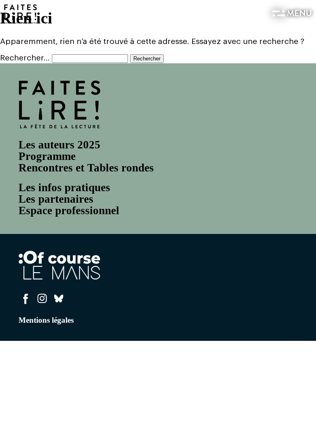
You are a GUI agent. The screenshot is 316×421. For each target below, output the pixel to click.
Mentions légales (46, 320)
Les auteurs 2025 (59, 145)
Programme (47, 156)
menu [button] (298, 14)
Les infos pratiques (64, 187)
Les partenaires (56, 199)
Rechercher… (25, 58)
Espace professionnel (69, 210)
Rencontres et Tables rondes (86, 168)
